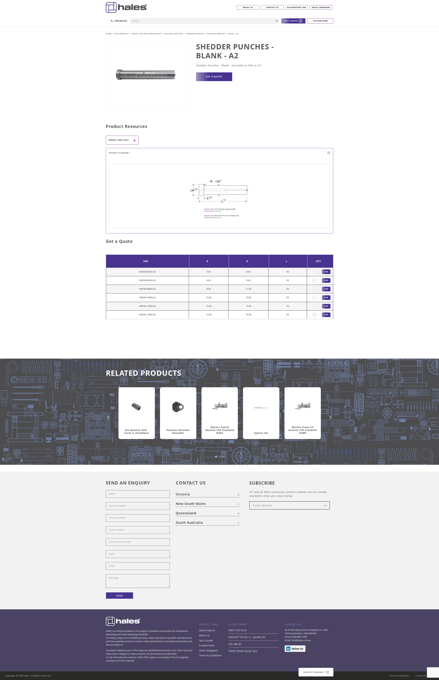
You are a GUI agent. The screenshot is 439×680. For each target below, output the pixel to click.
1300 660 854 (309, 633)
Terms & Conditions (210, 655)
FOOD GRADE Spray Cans (243, 651)
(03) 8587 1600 (299, 636)
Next (329, 417)
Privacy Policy (423, 675)
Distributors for (296, 7)
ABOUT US (248, 7)
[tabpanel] (136, 417)
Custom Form (206, 645)
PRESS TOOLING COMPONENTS (147, 33)
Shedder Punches (195, 33)
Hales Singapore (321, 7)
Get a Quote (206, 640)
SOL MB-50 (235, 644)
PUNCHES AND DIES (174, 33)
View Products (207, 630)
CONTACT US (272, 7)
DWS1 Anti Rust (237, 630)
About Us (204, 635)
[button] (276, 20)
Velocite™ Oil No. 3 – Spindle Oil (247, 637)
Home (109, 33)
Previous (109, 417)
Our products (121, 33)
